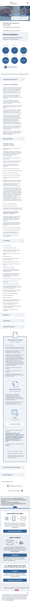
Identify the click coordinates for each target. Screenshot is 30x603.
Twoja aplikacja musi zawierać (15, 341)
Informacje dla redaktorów (15, 580)
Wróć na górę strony (15, 507)
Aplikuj (15, 418)
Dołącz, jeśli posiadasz (15, 390)
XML (28, 587)
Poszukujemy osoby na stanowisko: (11, 30)
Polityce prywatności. (10, 599)
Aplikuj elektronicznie (15, 424)
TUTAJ (26, 74)
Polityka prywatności (21, 587)
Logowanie (15, 571)
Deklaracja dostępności (10, 587)
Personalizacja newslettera (15, 531)
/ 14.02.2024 (20, 18)
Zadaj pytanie (15, 555)
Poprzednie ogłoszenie (16, 486)
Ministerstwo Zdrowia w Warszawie (11, 24)
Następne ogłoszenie (14, 490)
